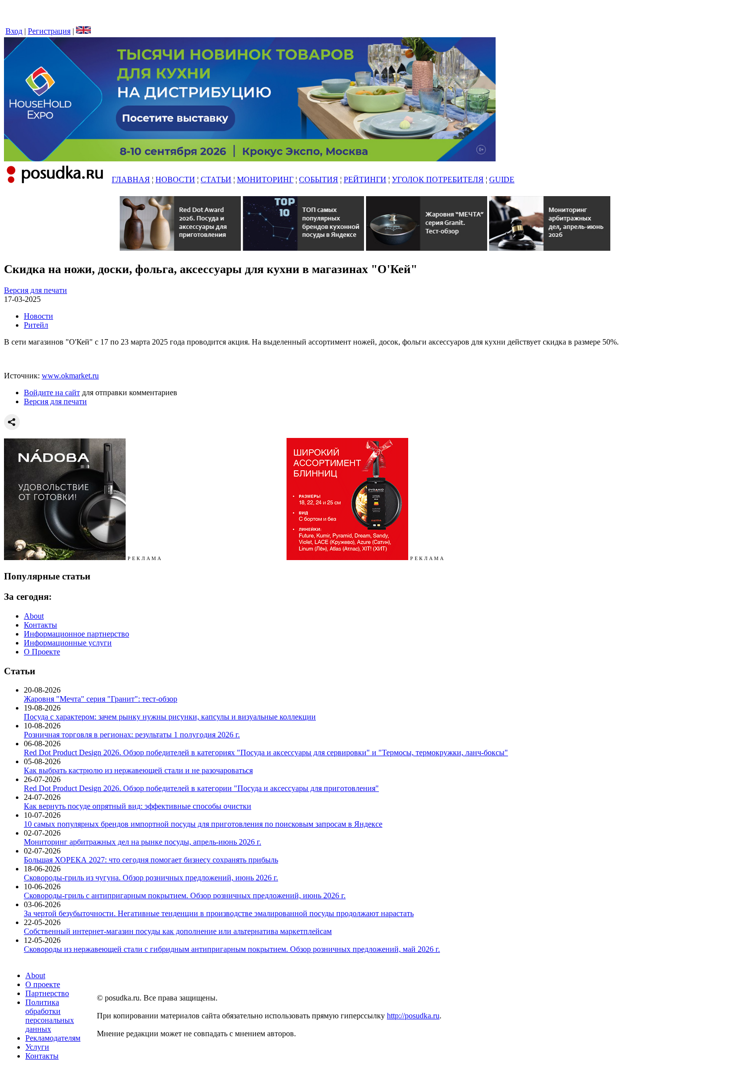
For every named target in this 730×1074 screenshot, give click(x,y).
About (34, 616)
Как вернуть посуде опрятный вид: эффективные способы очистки (137, 806)
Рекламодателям (52, 1038)
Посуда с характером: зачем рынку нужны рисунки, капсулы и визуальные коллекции (170, 717)
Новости (38, 316)
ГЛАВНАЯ (131, 179)
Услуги (37, 1047)
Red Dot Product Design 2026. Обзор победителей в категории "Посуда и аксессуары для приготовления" (201, 788)
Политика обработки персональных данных (49, 1015)
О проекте (42, 984)
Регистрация (49, 31)
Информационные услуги (68, 643)
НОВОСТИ (175, 179)
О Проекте (42, 651)
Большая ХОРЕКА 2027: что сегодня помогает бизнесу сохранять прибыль (151, 860)
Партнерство (47, 993)
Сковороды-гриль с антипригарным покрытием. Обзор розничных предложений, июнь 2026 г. (185, 895)
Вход (13, 31)
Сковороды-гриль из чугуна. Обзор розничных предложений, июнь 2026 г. (151, 877)
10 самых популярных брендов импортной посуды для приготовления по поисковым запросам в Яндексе (203, 824)
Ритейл (36, 325)
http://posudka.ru (413, 1015)
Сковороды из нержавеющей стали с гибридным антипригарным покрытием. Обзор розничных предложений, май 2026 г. (232, 949)
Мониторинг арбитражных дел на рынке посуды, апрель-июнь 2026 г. (142, 842)
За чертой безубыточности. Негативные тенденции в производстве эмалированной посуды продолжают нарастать (219, 913)
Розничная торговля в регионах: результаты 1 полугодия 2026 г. (132, 734)
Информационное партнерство (76, 634)
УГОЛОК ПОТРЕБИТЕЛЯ (438, 179)
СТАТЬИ (216, 179)
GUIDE (501, 179)
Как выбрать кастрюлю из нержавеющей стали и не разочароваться (138, 770)
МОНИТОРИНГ (265, 179)
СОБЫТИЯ (318, 179)
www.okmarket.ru (70, 375)
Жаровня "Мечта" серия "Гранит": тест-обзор (100, 699)
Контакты (40, 625)
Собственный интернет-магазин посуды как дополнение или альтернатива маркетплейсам (178, 931)
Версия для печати (35, 290)
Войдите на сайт (52, 392)
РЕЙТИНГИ (365, 179)
